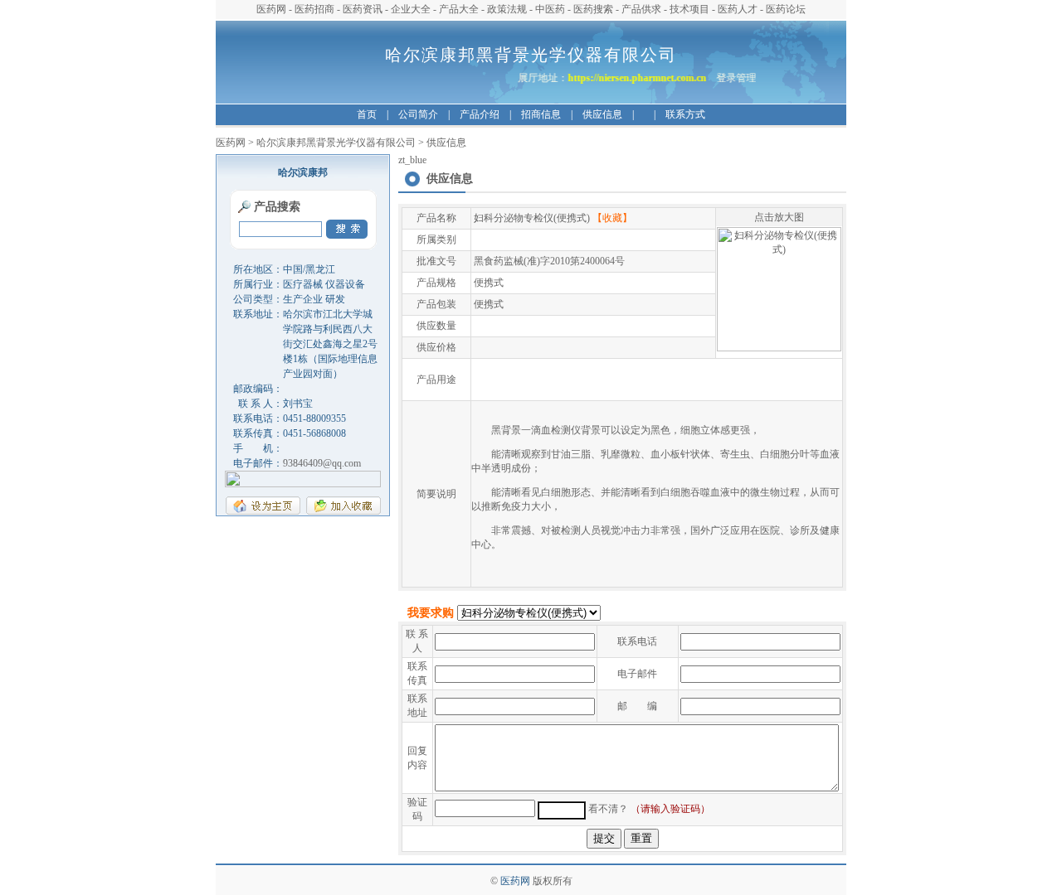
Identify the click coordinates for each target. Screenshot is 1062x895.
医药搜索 (593, 9)
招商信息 (541, 114)
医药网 (271, 9)
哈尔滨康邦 (303, 172)
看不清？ (608, 809)
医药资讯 (362, 9)
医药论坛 (786, 9)
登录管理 (741, 78)
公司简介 (418, 114)
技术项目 (689, 9)
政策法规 (507, 9)
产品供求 (641, 9)
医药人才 (738, 9)
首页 (367, 114)
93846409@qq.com (322, 463)
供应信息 (602, 114)
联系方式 (685, 114)
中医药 (550, 9)
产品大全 (459, 9)
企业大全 (411, 9)
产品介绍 (479, 114)
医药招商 (314, 9)
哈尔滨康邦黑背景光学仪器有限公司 (336, 142)
